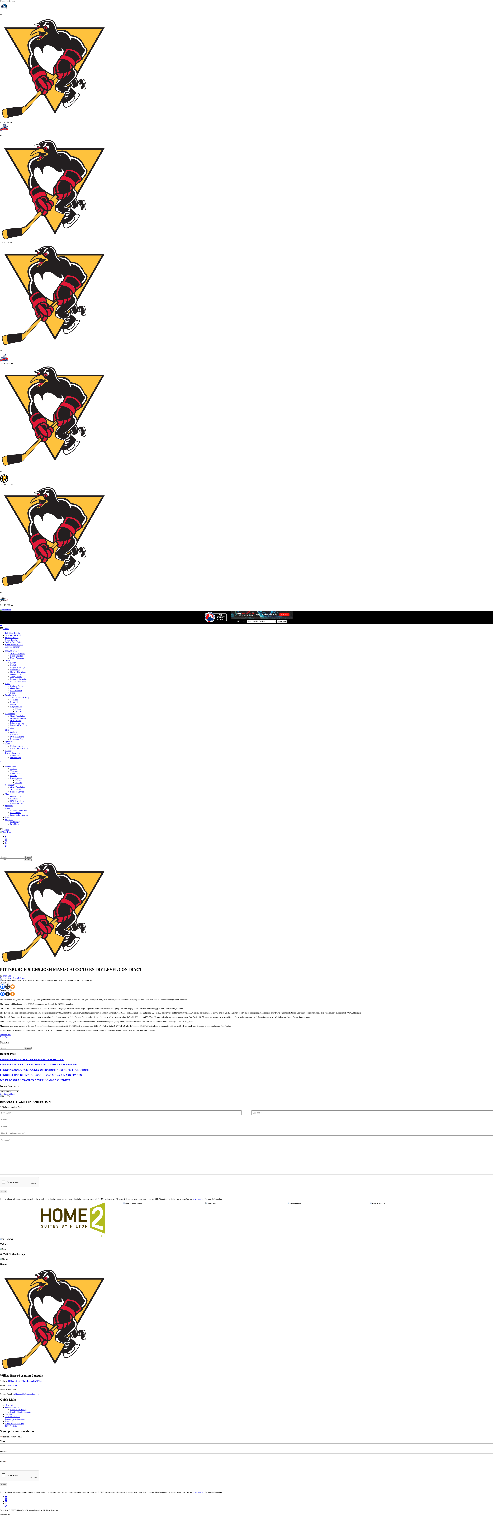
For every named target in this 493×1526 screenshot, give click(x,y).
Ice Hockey (15, 755)
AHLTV (13, 769)
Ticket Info (9, 1405)
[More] (12, 986)
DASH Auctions (17, 737)
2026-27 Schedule (12, 651)
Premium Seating (12, 637)
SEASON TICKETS (13, 635)
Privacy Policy (11, 1426)
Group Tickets (11, 640)
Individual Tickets (12, 633)
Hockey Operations (18, 672)
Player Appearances (18, 658)
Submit (3, 1191)
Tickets (6, 628)
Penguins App (16, 707)
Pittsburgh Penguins (18, 679)
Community (10, 714)
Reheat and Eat (16, 739)
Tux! (12, 727)
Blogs (12, 693)
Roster (13, 663)
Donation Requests (18, 718)
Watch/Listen (10, 695)
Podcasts (13, 704)
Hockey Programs (12, 753)
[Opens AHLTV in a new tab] (262, 618)
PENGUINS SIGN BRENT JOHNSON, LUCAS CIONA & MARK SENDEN (41, 1075)
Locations (14, 734)
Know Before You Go (14, 644)
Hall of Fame (15, 674)
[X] (7, 986)
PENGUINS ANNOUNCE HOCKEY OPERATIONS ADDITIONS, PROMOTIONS (44, 1070)
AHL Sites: (241, 621)
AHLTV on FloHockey (20, 697)
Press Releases (16, 690)
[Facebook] (2, 986)
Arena (7, 744)
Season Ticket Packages (15, 1419)
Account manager (12, 647)
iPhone (18, 709)
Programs (9, 819)
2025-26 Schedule (12, 1416)
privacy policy (198, 1199)
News (7, 683)
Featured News (16, 686)
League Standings (17, 667)
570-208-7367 (12, 1385)
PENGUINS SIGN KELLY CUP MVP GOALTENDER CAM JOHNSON (39, 1064)
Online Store (15, 732)
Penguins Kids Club (18, 725)
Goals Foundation (17, 716)
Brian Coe (7, 976)
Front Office (15, 670)
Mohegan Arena (16, 746)
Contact (8, 751)
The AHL (9, 1414)
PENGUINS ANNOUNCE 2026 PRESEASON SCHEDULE (32, 1059)
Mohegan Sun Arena (18, 810)
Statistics (13, 665)
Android (18, 711)
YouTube (14, 700)
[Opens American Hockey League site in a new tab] (215, 617)
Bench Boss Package (18, 1410)
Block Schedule (16, 656)
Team (7, 660)
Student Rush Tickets (13, 642)
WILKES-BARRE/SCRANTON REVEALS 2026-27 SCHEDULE (35, 1080)
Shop (7, 730)
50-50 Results (15, 721)
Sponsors (9, 741)
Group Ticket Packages (14, 1423)
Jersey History (16, 677)
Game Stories (15, 688)
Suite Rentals (15, 813)
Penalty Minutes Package (20, 1412)
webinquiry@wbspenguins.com (26, 1394)
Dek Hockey (15, 758)
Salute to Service (17, 723)
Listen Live (15, 702)
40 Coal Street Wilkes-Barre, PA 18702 (24, 1381)
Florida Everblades (18, 681)
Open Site (282, 621)
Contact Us (9, 1421)
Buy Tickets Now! (7, 1094)
